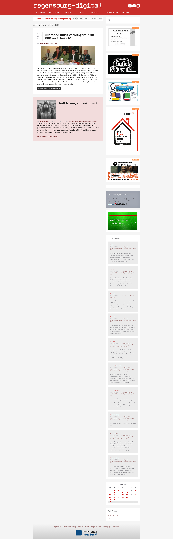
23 (114, 497)
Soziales (95, 19)
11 (123, 492)
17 (118, 495)
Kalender (125, 12)
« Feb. (111, 502)
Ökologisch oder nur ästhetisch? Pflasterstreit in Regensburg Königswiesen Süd (123, 248)
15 (110, 495)
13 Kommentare (54, 89)
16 (114, 495)
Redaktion (95, 12)
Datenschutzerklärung (69, 527)
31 (118, 499)
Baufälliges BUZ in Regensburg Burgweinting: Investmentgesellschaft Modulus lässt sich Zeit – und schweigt (122, 345)
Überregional (92, 121)
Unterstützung (112, 12)
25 (123, 497)
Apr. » (135, 502)
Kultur (81, 12)
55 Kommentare (52, 136)
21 (135, 495)
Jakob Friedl (114, 433)
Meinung (68, 12)
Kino (100, 19)
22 (110, 497)
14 (135, 492)
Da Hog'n (111, 518)
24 (118, 497)
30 (114, 499)
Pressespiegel (107, 527)
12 (127, 492)
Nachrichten (54, 12)
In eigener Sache (96, 527)
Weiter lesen (42, 89)
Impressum (57, 527)
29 (110, 499)
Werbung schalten (83, 527)
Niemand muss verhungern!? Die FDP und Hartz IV (70, 36)
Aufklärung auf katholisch (78, 103)
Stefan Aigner (44, 43)
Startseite (40, 12)
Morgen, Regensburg (81, 121)
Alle (74, 19)
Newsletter (116, 527)
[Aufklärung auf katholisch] (46, 110)
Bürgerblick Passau (113, 515)
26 (127, 497)
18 (123, 495)
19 (127, 495)
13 (131, 492)
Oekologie (87, 19)
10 (118, 492)
